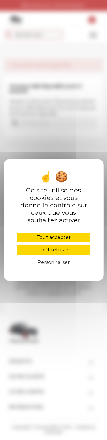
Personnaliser (53, 262)
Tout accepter (54, 237)
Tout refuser (53, 250)
